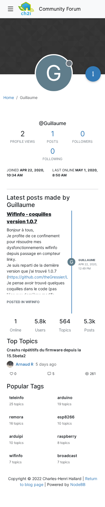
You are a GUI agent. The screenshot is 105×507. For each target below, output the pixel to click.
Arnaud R (24, 364)
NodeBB (77, 484)
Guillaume (86, 260)
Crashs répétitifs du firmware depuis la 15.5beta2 (44, 352)
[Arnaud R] (10, 364)
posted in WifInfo (23, 302)
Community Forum (60, 9)
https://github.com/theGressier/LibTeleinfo (46, 277)
